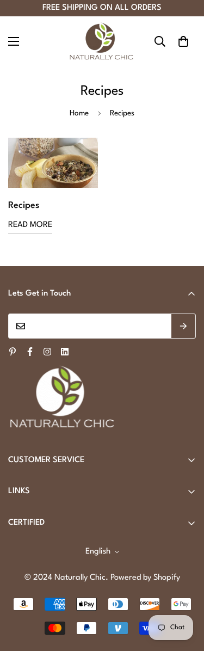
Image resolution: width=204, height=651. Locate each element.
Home (79, 113)
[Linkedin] (64, 351)
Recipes (23, 205)
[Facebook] (30, 351)
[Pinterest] (12, 351)
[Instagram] (47, 351)
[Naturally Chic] (102, 41)
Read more (30, 225)
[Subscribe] (183, 326)
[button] (183, 41)
